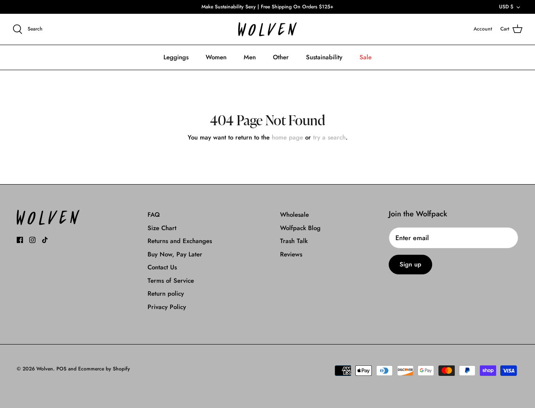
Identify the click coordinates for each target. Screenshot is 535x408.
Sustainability (324, 57)
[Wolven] (267, 29)
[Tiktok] (45, 240)
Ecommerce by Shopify (104, 369)
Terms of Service (171, 280)
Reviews (291, 254)
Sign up (410, 264)
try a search (329, 137)
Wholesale (294, 214)
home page (287, 137)
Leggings (176, 57)
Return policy (166, 293)
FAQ (154, 214)
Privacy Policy (167, 307)
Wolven (44, 369)
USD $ (506, 6)
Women (216, 57)
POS (61, 369)
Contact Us (162, 267)
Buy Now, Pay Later (175, 254)
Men (250, 57)
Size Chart (162, 228)
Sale (365, 57)
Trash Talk (294, 241)
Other (281, 57)
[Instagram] (32, 240)
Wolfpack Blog (300, 228)
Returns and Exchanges (180, 241)
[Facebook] (20, 240)
